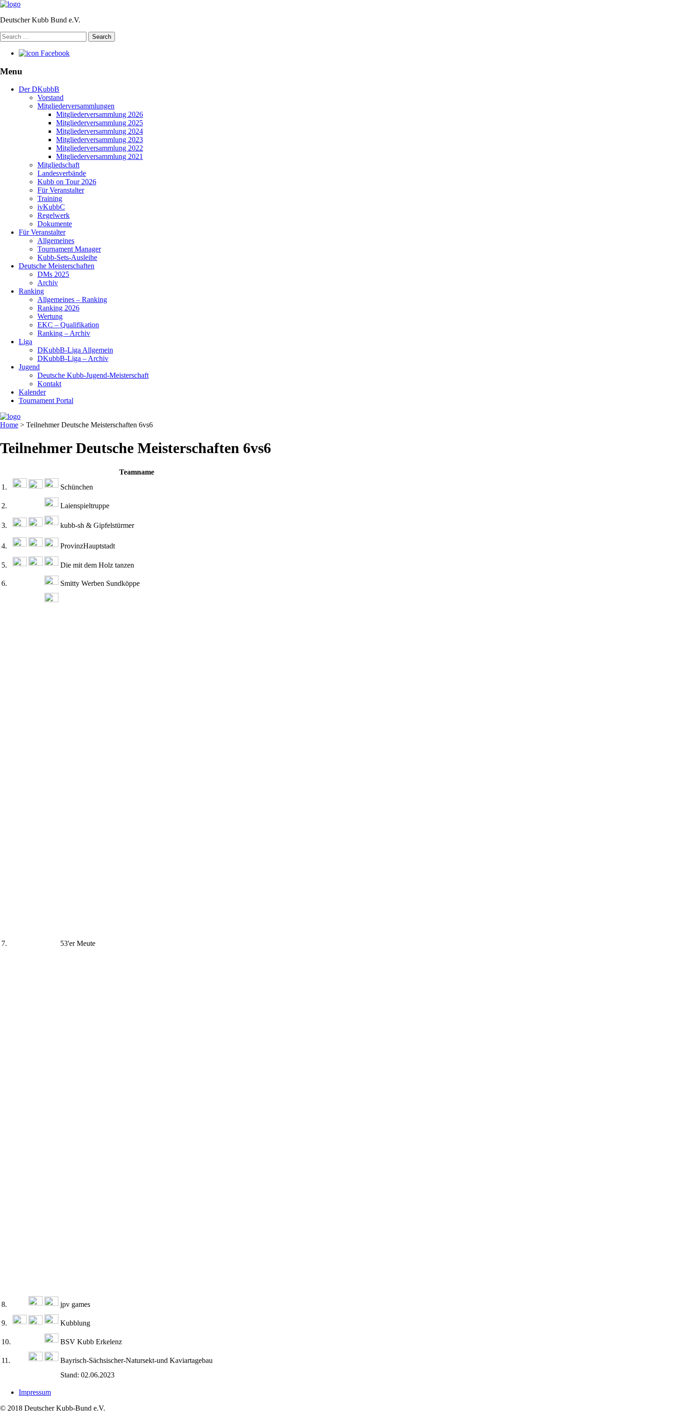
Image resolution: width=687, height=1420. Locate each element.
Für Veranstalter (60, 190)
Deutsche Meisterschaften (56, 266)
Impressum (35, 1392)
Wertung (50, 316)
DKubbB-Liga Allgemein (75, 350)
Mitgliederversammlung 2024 (99, 131)
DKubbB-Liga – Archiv (72, 358)
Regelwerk (53, 215)
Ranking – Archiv (63, 333)
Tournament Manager (69, 249)
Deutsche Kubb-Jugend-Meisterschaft (93, 375)
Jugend (29, 367)
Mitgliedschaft (58, 165)
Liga (25, 342)
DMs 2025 (53, 274)
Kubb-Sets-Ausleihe (67, 257)
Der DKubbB (39, 89)
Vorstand (50, 97)
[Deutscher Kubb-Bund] (10, 4)
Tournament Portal (46, 400)
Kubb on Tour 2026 (66, 182)
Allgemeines (55, 241)
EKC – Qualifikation (68, 325)
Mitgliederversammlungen (75, 106)
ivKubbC (51, 207)
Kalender (32, 392)
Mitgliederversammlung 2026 (99, 114)
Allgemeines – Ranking (72, 299)
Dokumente (54, 224)
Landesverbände (61, 173)
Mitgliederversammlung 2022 (99, 148)
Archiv (47, 283)
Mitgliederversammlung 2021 (99, 156)
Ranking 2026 (58, 308)
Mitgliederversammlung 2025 (99, 123)
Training (49, 198)
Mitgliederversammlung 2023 (99, 140)
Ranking (31, 291)
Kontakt (49, 384)
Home (9, 425)
